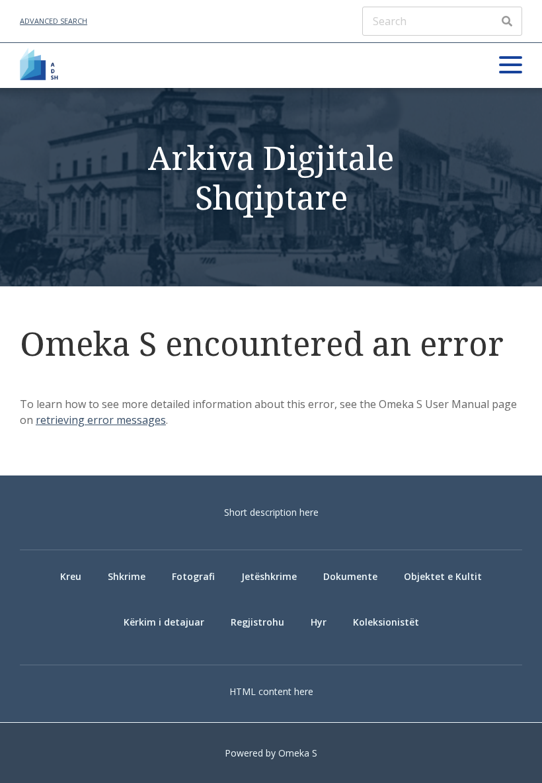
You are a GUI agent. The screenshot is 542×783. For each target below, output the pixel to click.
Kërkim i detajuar (164, 622)
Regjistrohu (257, 622)
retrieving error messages (101, 420)
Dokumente (350, 576)
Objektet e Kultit (443, 576)
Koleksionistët (386, 622)
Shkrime (126, 576)
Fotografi (193, 576)
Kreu (70, 576)
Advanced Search (53, 21)
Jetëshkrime (269, 576)
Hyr (319, 622)
